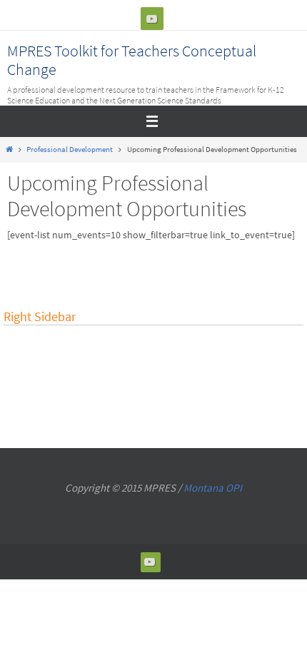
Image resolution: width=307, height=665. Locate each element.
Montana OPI (212, 487)
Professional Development (69, 149)
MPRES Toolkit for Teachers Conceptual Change (131, 60)
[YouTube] (152, 18)
